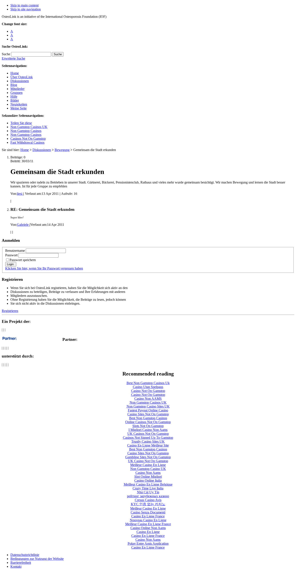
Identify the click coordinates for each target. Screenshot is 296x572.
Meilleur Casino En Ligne (148, 465)
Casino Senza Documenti (148, 512)
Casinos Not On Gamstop (28, 138)
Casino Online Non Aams (148, 528)
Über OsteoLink (21, 77)
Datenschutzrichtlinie (24, 555)
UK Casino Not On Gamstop (148, 461)
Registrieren (10, 311)
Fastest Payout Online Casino (148, 410)
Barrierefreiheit (20, 562)
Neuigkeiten (18, 104)
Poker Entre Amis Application (148, 543)
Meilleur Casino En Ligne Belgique (148, 484)
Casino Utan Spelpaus (148, 387)
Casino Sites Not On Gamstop (148, 414)
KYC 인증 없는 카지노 (148, 504)
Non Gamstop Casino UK (148, 469)
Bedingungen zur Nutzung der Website (37, 559)
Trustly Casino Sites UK (148, 441)
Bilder (14, 100)
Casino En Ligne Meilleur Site (148, 445)
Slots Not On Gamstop (148, 426)
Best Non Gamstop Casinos (148, 418)
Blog (13, 85)
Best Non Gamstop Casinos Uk (148, 383)
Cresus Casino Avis (148, 500)
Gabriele (23, 224)
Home (14, 73)
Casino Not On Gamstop (148, 391)
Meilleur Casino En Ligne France (148, 524)
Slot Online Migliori (148, 476)
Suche (6, 54)
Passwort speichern (23, 260)
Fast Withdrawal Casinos (27, 142)
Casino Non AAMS (148, 398)
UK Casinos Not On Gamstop (148, 434)
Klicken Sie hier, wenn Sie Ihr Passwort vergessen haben (44, 268)
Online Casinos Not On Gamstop (148, 422)
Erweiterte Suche (13, 58)
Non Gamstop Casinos (25, 131)
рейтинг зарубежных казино (148, 496)
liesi (20, 193)
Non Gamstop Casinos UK (28, 127)
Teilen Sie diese (21, 123)
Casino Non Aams (148, 472)
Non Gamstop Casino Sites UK (148, 406)
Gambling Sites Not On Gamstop (148, 457)
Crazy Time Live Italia (148, 488)
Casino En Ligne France (148, 516)
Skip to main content (24, 5)
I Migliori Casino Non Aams (148, 430)
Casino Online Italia (148, 480)
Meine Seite (18, 108)
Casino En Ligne (148, 532)
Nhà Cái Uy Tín (148, 492)
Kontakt (15, 566)
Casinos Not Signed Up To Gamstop (148, 437)
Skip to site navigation (25, 9)
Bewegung (62, 150)
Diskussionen (19, 81)
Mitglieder (17, 89)
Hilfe (13, 96)
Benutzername (15, 250)
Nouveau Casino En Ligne (148, 520)
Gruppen (16, 92)
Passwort (11, 255)
